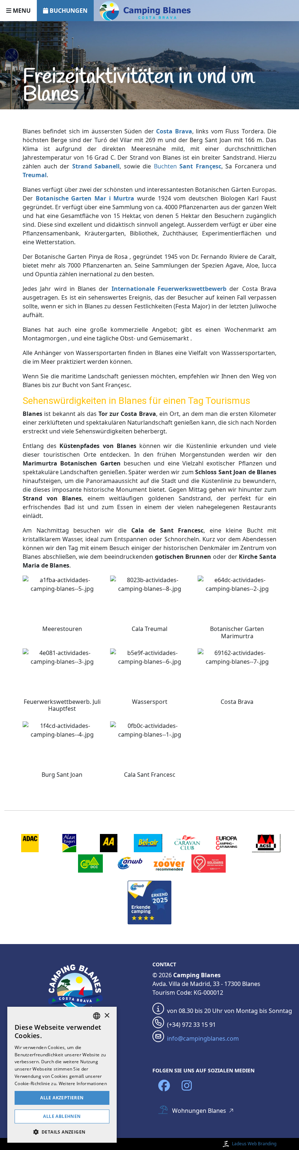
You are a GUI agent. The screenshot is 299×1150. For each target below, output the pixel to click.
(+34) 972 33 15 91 (191, 1025)
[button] (62, 1131)
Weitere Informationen (83, 1083)
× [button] (106, 1015)
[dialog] (62, 1075)
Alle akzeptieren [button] (62, 1098)
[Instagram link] (187, 1086)
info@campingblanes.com (203, 1038)
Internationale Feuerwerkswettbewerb (169, 289)
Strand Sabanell (96, 166)
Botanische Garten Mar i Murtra (85, 198)
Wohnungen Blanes (199, 1111)
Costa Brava (174, 131)
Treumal (35, 175)
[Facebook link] (164, 1086)
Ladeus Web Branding (254, 1144)
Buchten (187, 166)
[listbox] (96, 1016)
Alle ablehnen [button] (62, 1116)
